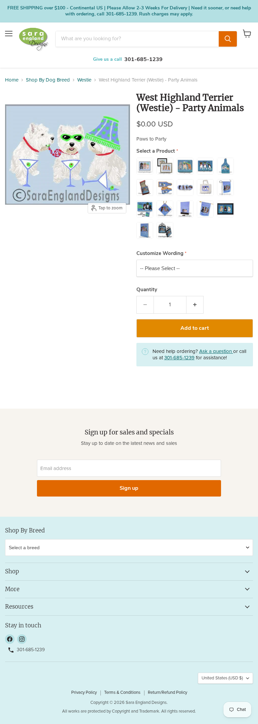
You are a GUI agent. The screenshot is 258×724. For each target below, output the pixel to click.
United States (222, 678)
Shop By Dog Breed (48, 80)
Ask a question (216, 351)
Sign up (129, 488)
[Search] (228, 39)
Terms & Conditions (122, 692)
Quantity (146, 290)
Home (11, 80)
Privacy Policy (84, 692)
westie (84, 80)
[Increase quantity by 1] (195, 304)
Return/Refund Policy (167, 692)
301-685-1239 (143, 59)
